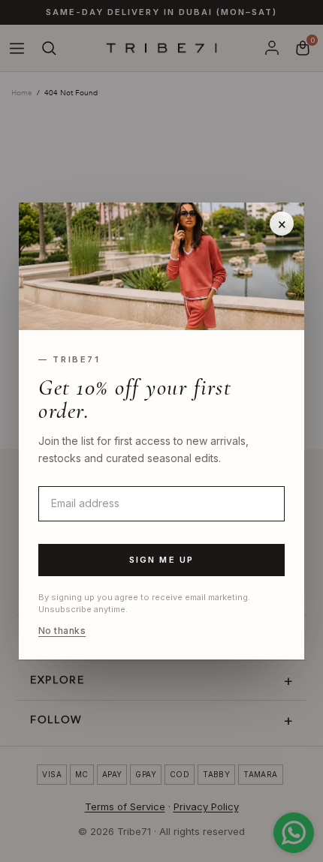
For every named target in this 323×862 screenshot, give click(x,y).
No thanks (62, 630)
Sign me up (162, 559)
